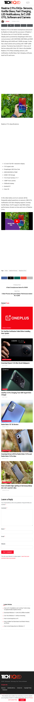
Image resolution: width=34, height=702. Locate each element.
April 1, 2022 (4, 397)
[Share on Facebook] (4, 25)
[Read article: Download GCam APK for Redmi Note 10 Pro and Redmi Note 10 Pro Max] (17, 440)
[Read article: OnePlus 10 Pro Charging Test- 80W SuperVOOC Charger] (17, 379)
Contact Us (19, 688)
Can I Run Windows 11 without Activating (14, 615)
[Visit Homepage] (12, 2)
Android (5, 389)
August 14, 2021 (5, 426)
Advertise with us (11, 688)
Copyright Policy (27, 688)
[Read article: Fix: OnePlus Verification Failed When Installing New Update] (17, 318)
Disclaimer (4, 689)
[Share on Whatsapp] (17, 25)
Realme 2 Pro (22, 270)
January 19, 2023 (5, 335)
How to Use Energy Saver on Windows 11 (14, 626)
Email (3, 536)
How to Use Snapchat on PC (11, 618)
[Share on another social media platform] (30, 25)
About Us (3, 688)
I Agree (22, 700)
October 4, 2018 (15, 21)
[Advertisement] (17, 75)
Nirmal (7, 21)
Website (3, 544)
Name (3, 529)
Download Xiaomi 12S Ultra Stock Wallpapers (15, 363)
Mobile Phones (13, 270)
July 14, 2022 (4, 365)
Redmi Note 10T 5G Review (9, 424)
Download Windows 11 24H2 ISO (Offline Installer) (17, 612)
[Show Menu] (2, 2)
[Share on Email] (23, 25)
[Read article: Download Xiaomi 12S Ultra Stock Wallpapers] (17, 349)
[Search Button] (32, 2)
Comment (4, 508)
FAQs (6, 270)
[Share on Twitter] (11, 25)
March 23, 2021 (5, 458)
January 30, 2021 (5, 490)
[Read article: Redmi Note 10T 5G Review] (17, 411)
